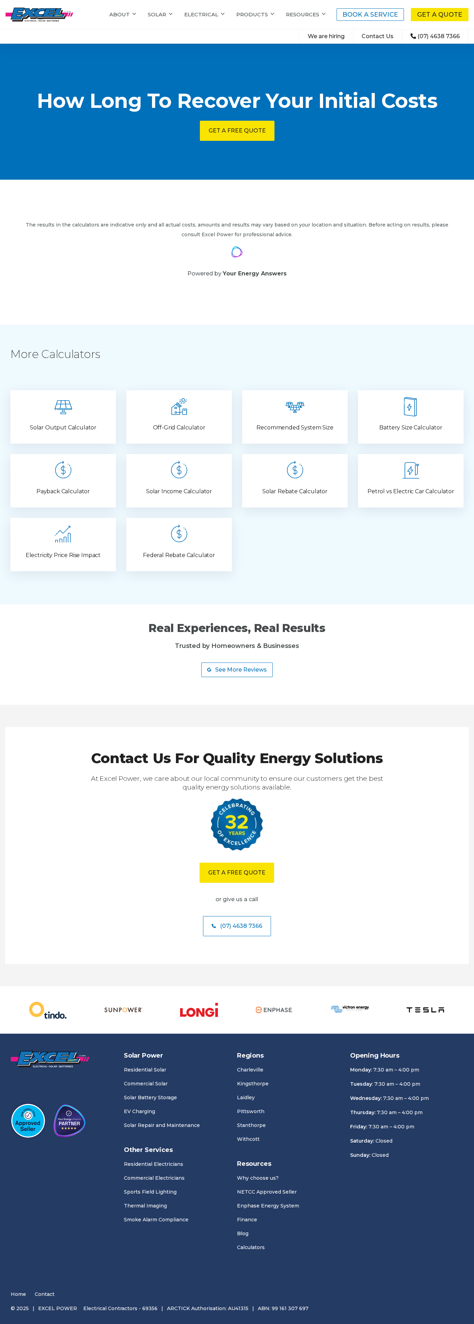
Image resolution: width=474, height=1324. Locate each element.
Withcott (248, 1139)
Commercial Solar (146, 1083)
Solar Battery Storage (150, 1097)
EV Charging (139, 1111)
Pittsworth (250, 1111)
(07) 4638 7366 (438, 36)
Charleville (250, 1070)
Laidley (246, 1097)
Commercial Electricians (154, 1178)
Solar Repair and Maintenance (162, 1125)
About (119, 14)
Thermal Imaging (145, 1206)
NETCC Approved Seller (267, 1192)
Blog (242, 1233)
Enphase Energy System (268, 1206)
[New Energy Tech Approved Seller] (28, 1122)
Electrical (201, 14)
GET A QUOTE (439, 14)
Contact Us (377, 36)
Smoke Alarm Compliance (156, 1219)
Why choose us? (258, 1178)
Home (18, 1294)
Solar (157, 14)
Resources (302, 14)
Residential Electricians (153, 1164)
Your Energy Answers (255, 273)
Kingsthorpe (253, 1083)
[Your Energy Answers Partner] (69, 1122)
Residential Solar (145, 1070)
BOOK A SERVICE (370, 14)
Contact (44, 1294)
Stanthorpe (251, 1125)
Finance (247, 1219)
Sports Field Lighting (150, 1192)
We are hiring (326, 36)
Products (252, 14)
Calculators (251, 1247)
